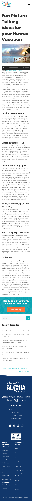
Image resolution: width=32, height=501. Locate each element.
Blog (16, 484)
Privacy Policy (6, 485)
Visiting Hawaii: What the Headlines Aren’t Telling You (16, 330)
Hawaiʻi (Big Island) (20, 462)
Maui (16, 453)
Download (19, 70)
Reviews (17, 480)
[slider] (27, 67)
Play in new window (11, 70)
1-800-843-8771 (16, 419)
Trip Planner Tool (6, 479)
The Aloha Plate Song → (24, 371)
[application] (16, 68)
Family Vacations (6, 463)
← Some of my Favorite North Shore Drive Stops (14, 368)
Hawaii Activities (19, 470)
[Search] (28, 318)
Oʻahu (16, 448)
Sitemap (4, 488)
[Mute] (23, 68)
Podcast (17, 489)
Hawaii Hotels (19, 466)
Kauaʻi (16, 457)
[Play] (4, 68)
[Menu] (29, 3)
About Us (17, 476)
